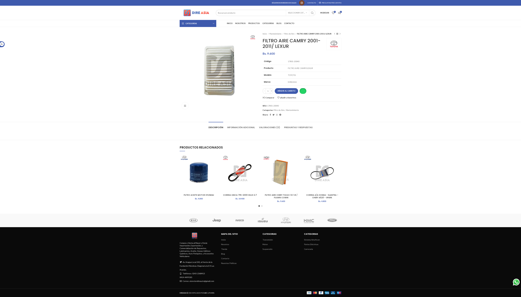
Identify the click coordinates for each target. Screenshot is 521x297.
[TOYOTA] (329, 220)
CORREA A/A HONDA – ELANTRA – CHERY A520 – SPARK (322, 196)
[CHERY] (283, 220)
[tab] (216, 126)
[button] (302, 91)
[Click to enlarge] (185, 105)
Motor (265, 244)
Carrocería (308, 249)
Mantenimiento (275, 34)
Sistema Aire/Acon (312, 240)
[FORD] (214, 220)
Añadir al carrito (286, 91)
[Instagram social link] (301, 3)
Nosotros (225, 244)
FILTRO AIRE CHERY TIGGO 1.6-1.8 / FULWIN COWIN (281, 196)
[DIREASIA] (237, 220)
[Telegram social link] (280, 114)
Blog (223, 254)
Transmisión (268, 240)
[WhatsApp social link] (277, 114)
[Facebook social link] (270, 114)
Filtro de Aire (289, 34)
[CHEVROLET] (260, 220)
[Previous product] (334, 34)
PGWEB (211, 293)
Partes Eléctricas (311, 244)
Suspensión (267, 249)
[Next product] (340, 34)
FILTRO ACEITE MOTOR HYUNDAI (199, 195)
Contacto (225, 258)
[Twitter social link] (273, 114)
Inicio (265, 34)
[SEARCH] (312, 13)
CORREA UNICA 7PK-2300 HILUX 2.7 (240, 195)
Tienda (224, 249)
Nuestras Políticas (229, 263)
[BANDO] (306, 220)
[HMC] (191, 220)
